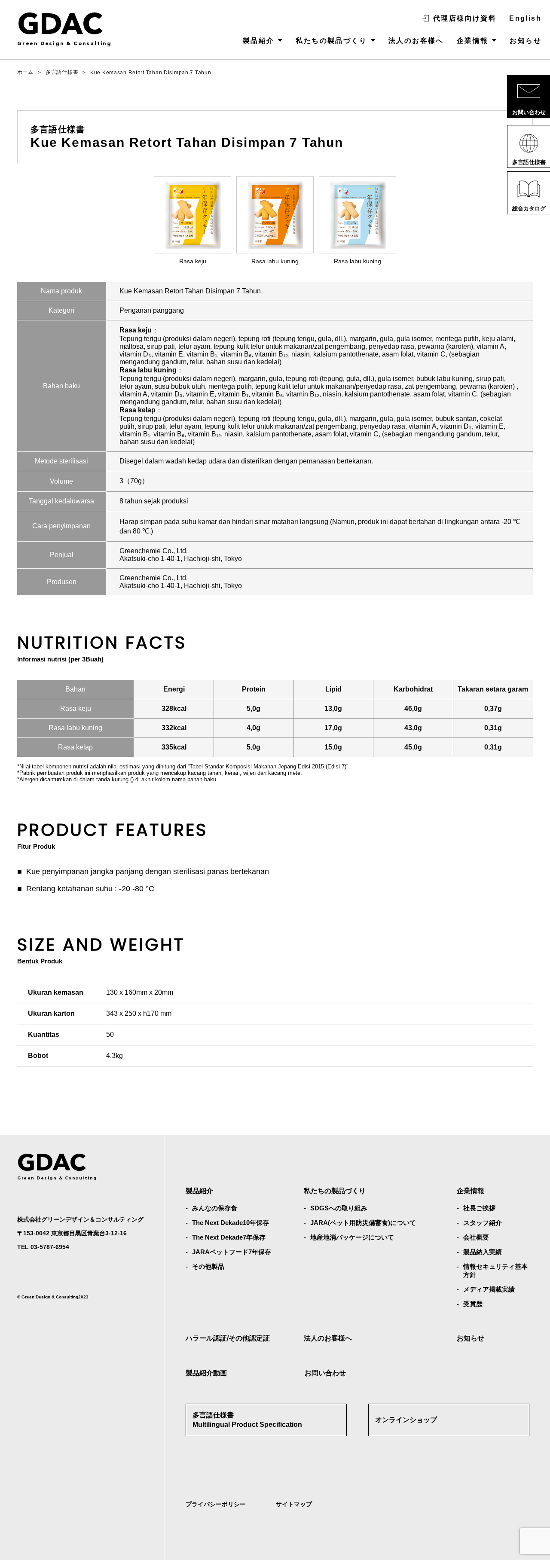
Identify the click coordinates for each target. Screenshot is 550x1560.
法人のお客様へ (416, 40)
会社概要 (476, 1237)
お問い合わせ (325, 1373)
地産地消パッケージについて (352, 1237)
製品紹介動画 (206, 1373)
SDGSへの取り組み (338, 1208)
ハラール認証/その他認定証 (228, 1338)
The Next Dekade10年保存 (230, 1222)
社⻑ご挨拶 (479, 1208)
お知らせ (525, 40)
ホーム (25, 72)
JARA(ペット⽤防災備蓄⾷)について (363, 1222)
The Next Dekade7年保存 (229, 1237)
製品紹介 (259, 40)
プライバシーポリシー (216, 1504)
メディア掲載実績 (489, 1289)
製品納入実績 (482, 1251)
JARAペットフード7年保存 (231, 1251)
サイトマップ (294, 1504)
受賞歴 (473, 1303)
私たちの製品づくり (331, 40)
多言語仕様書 (62, 72)
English (525, 18)
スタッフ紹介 (482, 1222)
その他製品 (208, 1266)
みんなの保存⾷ (214, 1208)
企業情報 (473, 40)
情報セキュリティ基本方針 (495, 1270)
